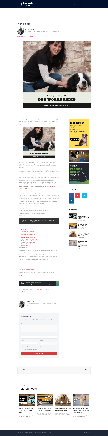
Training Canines (25, 229)
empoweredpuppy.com (24, 188)
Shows (61, 3)
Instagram (22, 291)
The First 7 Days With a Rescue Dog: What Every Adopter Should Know (83, 216)
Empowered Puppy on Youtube (28, 234)
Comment (23, 323)
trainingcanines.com (49, 186)
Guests (50, 3)
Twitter (31, 291)
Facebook (27, 291)
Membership (84, 3)
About (55, 3)
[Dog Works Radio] (26, 4)
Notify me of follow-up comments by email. (31, 346)
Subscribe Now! (30, 269)
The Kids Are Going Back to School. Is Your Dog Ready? (82, 226)
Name (22, 334)
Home (46, 3)
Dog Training (68, 3)
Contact (78, 3)
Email (22, 340)
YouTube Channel (38, 289)
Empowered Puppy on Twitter (27, 236)
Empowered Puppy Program (27, 231)
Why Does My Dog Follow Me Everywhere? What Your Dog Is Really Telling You (83, 244)
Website (42, 340)
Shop (74, 3)
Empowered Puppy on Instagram (28, 232)
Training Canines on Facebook (28, 237)
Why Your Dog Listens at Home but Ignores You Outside (83, 234)
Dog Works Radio (26, 273)
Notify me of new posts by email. (29, 349)
